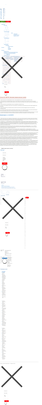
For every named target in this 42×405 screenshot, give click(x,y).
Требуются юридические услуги (3, 302)
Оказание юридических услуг (3, 329)
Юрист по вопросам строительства (4, 314)
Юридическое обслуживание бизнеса (4, 331)
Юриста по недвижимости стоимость (4, 293)
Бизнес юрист (3, 338)
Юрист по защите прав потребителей (4, 356)
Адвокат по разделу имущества (3, 318)
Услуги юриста (4, 291)
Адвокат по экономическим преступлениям (4, 322)
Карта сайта (8, 266)
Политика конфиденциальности (9, 263)
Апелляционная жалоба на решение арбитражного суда (4, 343)
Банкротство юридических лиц (3, 306)
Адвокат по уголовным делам (3, 284)
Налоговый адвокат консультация (3, 304)
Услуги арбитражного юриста (4, 353)
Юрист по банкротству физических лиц (4, 340)
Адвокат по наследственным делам (4, 320)
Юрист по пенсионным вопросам (3, 358)
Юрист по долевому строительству (4, 311)
